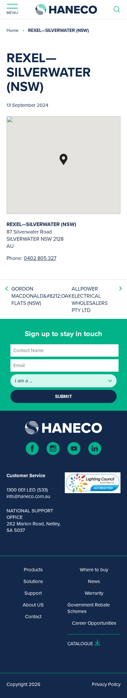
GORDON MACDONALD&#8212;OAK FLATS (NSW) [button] (41, 295)
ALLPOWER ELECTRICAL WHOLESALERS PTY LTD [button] (89, 299)
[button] (63, 159)
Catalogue (80, 643)
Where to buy (94, 569)
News (94, 581)
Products (33, 569)
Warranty (94, 593)
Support (33, 593)
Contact (33, 616)
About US (33, 605)
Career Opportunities (94, 623)
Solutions (33, 581)
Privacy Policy (106, 684)
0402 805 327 (40, 258)
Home (13, 30)
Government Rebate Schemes (88, 608)
